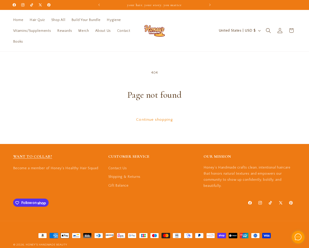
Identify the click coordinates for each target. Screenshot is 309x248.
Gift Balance (118, 185)
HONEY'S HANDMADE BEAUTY (46, 244)
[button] (268, 30)
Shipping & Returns (124, 177)
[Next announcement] (210, 5)
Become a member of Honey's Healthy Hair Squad (55, 168)
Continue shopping (154, 119)
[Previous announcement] (99, 5)
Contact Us (117, 168)
